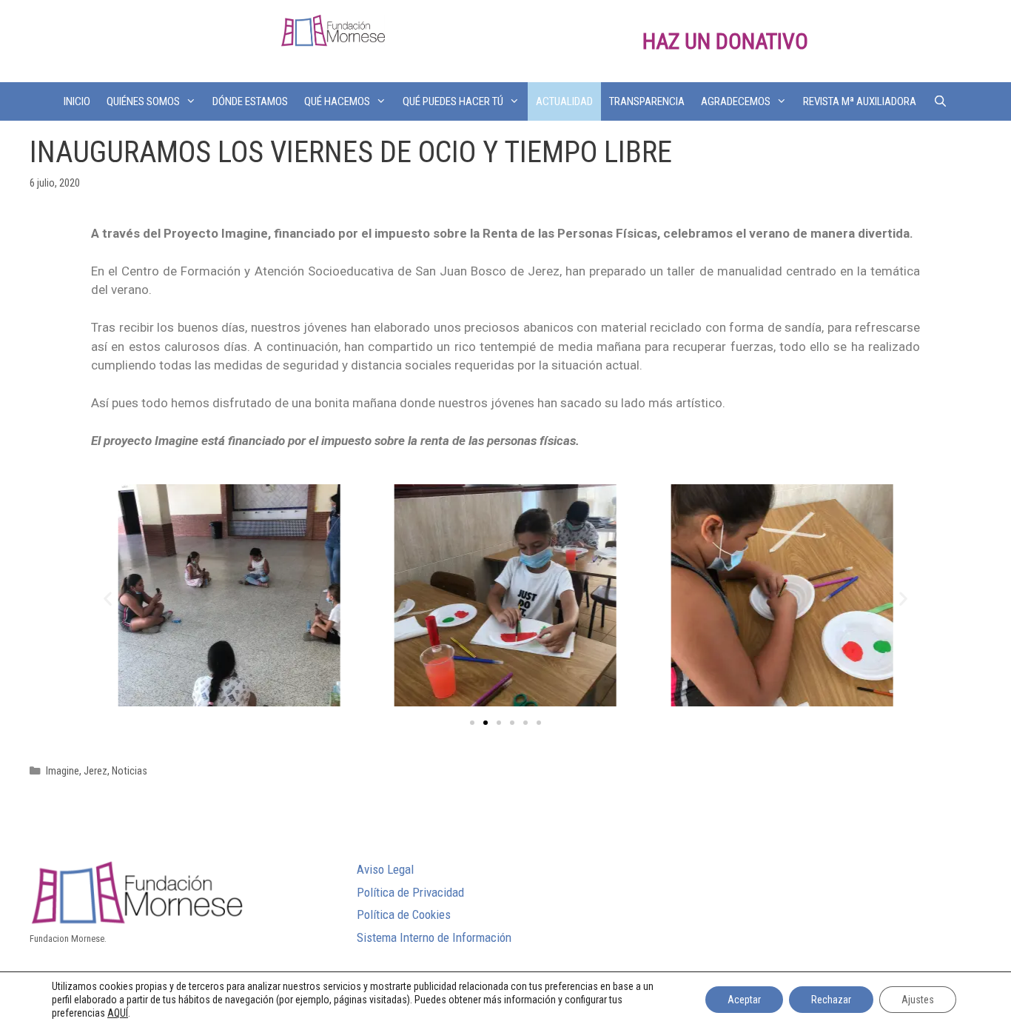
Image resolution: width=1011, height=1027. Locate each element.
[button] (472, 722)
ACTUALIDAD (564, 101)
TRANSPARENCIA (647, 101)
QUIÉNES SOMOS (143, 101)
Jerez (95, 771)
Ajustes (917, 1000)
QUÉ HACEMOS (337, 101)
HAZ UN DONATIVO (725, 41)
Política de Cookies (404, 914)
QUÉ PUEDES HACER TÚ (453, 101)
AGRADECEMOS (735, 101)
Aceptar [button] (744, 1000)
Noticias (129, 771)
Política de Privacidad (410, 892)
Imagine (62, 771)
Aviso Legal (385, 869)
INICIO (77, 101)
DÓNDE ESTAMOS (250, 101)
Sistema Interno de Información (434, 937)
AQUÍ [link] (117, 1013)
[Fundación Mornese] (333, 29)
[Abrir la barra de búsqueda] (939, 101)
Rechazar (831, 1000)
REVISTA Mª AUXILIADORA (859, 101)
